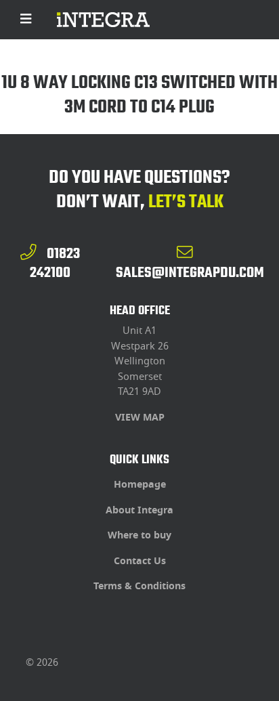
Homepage (140, 484)
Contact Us (140, 561)
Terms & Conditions (139, 586)
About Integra (139, 510)
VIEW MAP (140, 417)
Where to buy (139, 535)
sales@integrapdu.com (190, 272)
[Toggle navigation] (26, 19)
